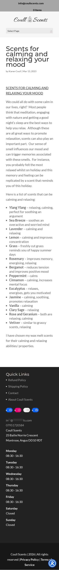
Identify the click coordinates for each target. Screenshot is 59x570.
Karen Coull (15, 71)
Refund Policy (17, 380)
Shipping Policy (18, 386)
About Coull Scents (20, 399)
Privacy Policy (29, 559)
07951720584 (15, 425)
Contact (13, 393)
